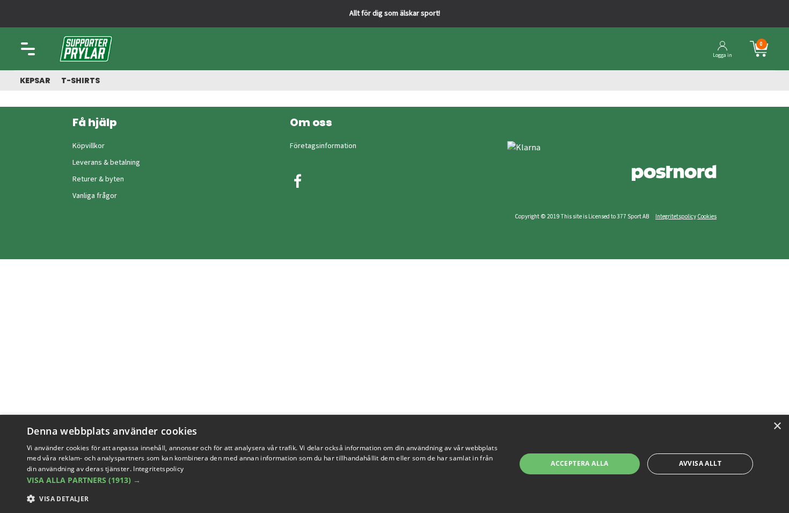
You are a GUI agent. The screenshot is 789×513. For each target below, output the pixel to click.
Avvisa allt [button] (700, 463)
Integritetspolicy (675, 216)
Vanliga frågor (94, 195)
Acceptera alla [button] (580, 463)
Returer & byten (98, 179)
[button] (264, 480)
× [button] (777, 426)
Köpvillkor (88, 146)
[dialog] (394, 464)
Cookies (707, 216)
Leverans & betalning (106, 162)
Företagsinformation (323, 146)
